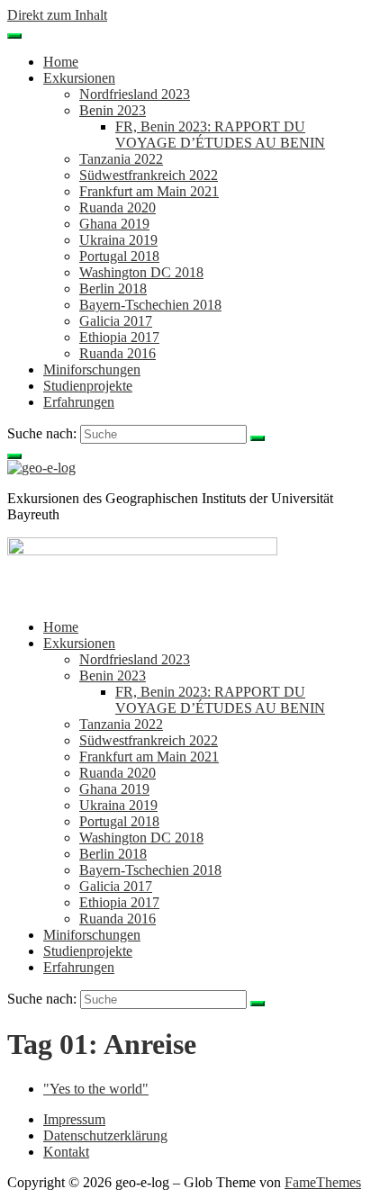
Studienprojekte (87, 385)
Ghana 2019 (114, 223)
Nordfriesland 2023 (134, 94)
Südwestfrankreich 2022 (148, 175)
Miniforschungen (91, 369)
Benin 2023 (112, 110)
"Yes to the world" (96, 1088)
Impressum (74, 1119)
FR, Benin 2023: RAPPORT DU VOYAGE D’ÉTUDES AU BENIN (220, 134)
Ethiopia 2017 (119, 337)
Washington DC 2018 (141, 272)
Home (60, 61)
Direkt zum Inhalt (57, 15)
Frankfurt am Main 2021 (149, 191)
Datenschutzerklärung (105, 1135)
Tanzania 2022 (121, 159)
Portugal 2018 (119, 256)
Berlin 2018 (113, 288)
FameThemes (323, 1182)
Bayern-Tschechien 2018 (150, 304)
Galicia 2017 (115, 321)
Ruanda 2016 (117, 353)
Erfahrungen (78, 402)
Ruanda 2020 (117, 207)
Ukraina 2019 (118, 240)
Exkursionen (79, 78)
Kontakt (66, 1151)
